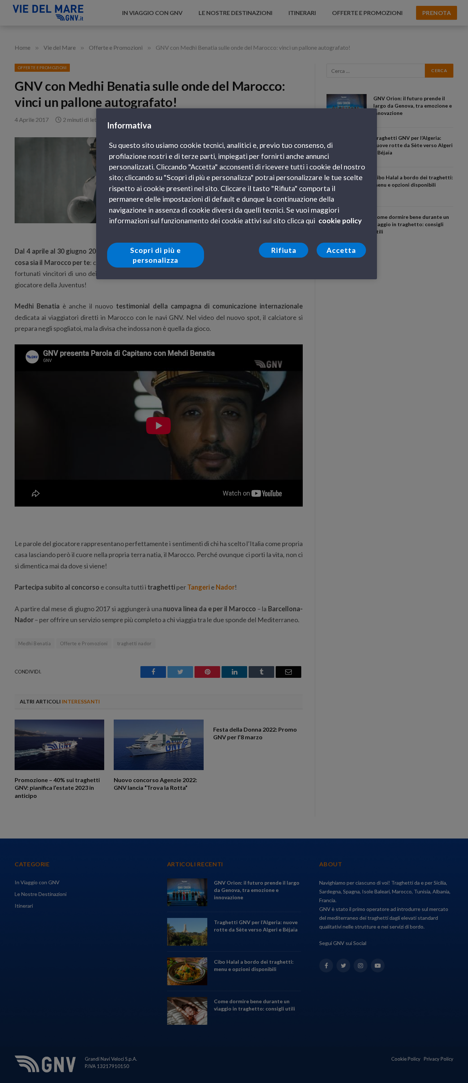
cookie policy (340, 220)
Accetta (341, 250)
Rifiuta (284, 250)
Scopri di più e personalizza (155, 255)
